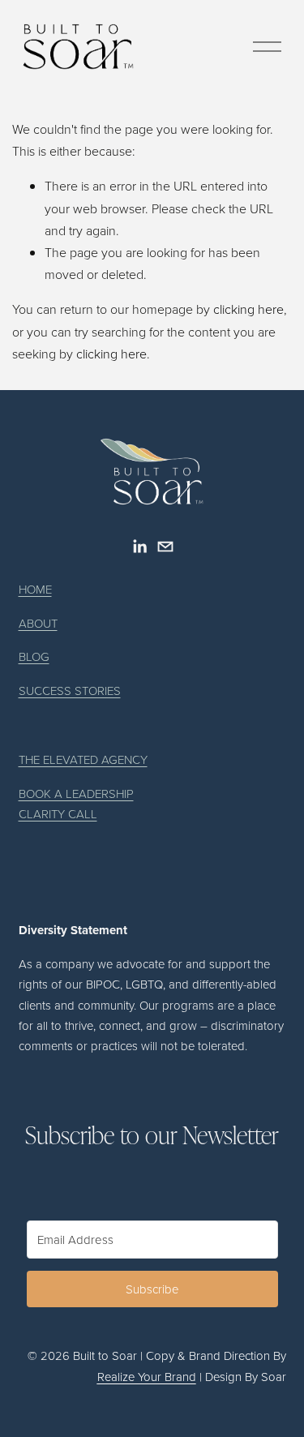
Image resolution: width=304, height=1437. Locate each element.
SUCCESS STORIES (70, 690)
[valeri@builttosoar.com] (165, 546)
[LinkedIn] (139, 546)
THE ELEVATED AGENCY (83, 759)
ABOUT (38, 623)
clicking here (248, 309)
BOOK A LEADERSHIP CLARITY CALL (76, 803)
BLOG (34, 656)
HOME (35, 589)
